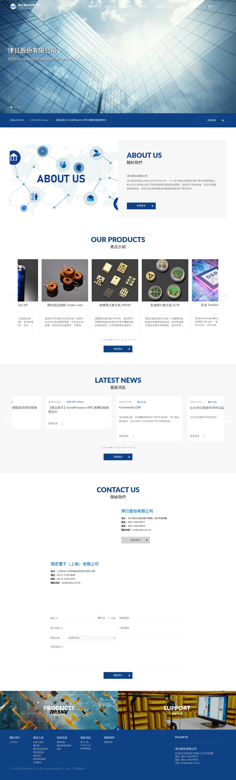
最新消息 (143, 6)
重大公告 (84, 742)
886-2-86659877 (189, 757)
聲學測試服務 (39, 759)
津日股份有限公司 (25, 6)
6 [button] (117, 339)
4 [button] (111, 339)
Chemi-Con (85, 745)
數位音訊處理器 (40, 749)
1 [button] (11, 107)
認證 (59, 749)
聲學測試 (61, 742)
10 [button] (128, 339)
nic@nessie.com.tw (190, 763)
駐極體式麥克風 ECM (142, 305)
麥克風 (36, 746)
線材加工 (37, 756)
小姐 (112, 618)
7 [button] (119, 339)
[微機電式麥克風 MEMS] (93, 280)
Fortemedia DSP (98, 407)
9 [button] (125, 339)
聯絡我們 (160, 6)
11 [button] (131, 339)
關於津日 (93, 6)
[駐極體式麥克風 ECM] (143, 280)
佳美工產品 (38, 742)
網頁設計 (59, 769)
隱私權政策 (79, 769)
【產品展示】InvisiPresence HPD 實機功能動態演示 (80, 120)
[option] (118, 56)
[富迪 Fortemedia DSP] (193, 280)
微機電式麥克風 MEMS (93, 305)
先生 (103, 618)
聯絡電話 (124, 618)
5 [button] (114, 339)
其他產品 (37, 762)
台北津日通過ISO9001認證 (176, 407)
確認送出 (118, 675)
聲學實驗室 (85, 749)
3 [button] (18, 107)
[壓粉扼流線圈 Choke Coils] (42, 280)
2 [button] (15, 107)
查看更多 (141, 206)
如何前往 (135, 540)
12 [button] (134, 339)
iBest (67, 769)
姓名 (54, 618)
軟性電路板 (38, 752)
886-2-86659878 (189, 760)
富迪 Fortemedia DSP (193, 305)
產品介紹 (110, 6)
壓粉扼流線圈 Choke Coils (42, 305)
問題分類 (55, 638)
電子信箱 (56, 628)
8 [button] (122, 339)
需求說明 (57, 646)
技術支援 (127, 6)
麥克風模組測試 (64, 746)
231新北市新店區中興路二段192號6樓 (194, 753)
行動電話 (124, 628)
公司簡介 (14, 742)
